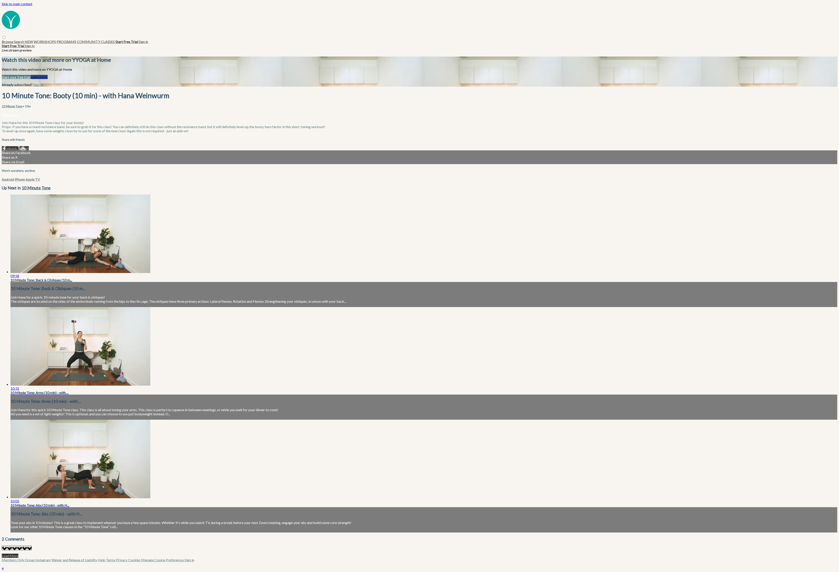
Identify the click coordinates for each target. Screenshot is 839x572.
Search (19, 42)
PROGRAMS (66, 42)
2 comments (11, 115)
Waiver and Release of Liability (74, 560)
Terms (111, 560)
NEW (29, 42)
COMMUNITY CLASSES (96, 42)
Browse (8, 42)
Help (102, 560)
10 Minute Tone (12, 106)
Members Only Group (18, 560)
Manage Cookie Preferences (163, 560)
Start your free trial (16, 77)
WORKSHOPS (45, 42)
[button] (4, 37)
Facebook (10, 148)
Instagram (43, 560)
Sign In (30, 46)
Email (25, 148)
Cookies (134, 560)
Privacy (122, 560)
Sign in (143, 42)
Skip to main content (17, 4)
